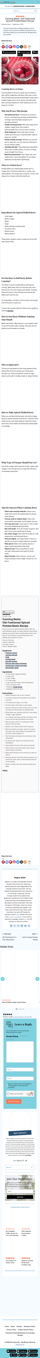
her (25, 919)
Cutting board (10, 659)
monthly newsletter (15, 917)
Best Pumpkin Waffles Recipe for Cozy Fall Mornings (12, 1233)
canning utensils (11, 655)
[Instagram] (14, 45)
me (20, 1153)
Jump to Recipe (9, 52)
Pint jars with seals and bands (16, 663)
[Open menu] (38, 2)
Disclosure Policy (29, 1326)
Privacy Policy (11, 1330)
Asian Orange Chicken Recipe (30, 937)
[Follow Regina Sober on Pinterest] (25, 925)
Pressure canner (11, 653)
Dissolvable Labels (12, 668)
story (18, 914)
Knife (7, 657)
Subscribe (20, 1197)
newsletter (28, 1155)
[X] (21, 45)
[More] (25, 45)
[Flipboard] (10, 45)
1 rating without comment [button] (22, 1017)
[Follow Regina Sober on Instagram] (18, 925)
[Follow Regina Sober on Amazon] (28, 925)
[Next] (37, 979)
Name (9, 1070)
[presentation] (19, 974)
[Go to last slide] (2, 979)
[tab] (16, 1009)
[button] (16, 16)
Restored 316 (20, 1344)
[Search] (32, 1167)
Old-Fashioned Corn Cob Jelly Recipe (9, 937)
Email (9, 1079)
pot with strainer (11, 661)
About (13, 1326)
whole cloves (17, 687)
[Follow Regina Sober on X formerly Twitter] (14, 925)
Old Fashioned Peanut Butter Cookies (26, 1233)
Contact (19, 1326)
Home (7, 1326)
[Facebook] (7, 45)
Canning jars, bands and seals (16, 665)
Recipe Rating (12, 1036)
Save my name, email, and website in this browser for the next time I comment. (20, 1085)
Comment (10, 1040)
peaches (10, 311)
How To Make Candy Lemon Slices (14, 1002)
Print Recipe (9, 612)
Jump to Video (25, 52)
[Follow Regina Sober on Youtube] (21, 925)
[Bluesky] (17, 45)
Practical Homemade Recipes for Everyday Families (20, 1334)
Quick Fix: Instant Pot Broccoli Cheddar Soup (27, 1263)
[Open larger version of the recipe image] (20, 604)
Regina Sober (7, 24)
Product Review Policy (25, 1330)
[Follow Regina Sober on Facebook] (11, 925)
